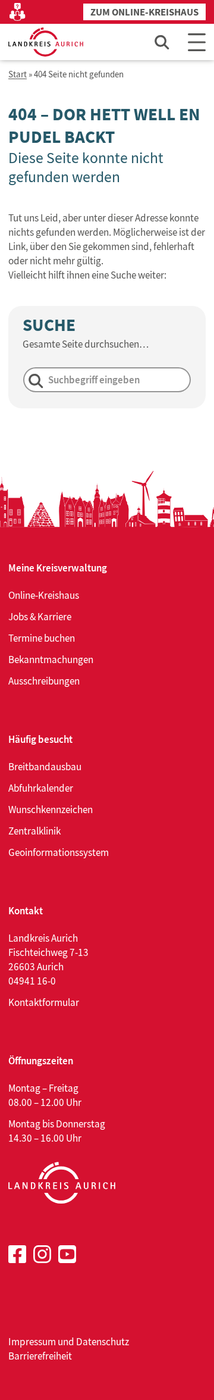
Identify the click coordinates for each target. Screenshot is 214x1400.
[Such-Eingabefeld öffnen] (162, 42)
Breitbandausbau (44, 766)
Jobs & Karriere (39, 616)
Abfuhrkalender (40, 788)
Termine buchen (41, 638)
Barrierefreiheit (40, 1355)
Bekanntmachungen (50, 659)
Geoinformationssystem (58, 852)
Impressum (32, 1341)
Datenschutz (102, 1341)
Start (17, 74)
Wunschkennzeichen (50, 809)
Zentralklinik (34, 831)
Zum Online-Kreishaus (144, 12)
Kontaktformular (43, 1002)
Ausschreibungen (44, 681)
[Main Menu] (197, 42)
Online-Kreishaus (43, 595)
